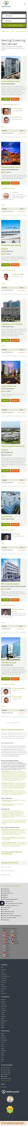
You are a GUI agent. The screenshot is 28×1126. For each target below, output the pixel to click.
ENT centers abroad (6, 867)
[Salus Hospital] (10, 502)
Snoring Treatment (7, 907)
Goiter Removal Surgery (8, 913)
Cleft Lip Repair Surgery (8, 901)
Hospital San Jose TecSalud (11, 324)
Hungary (12, 83)
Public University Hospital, (8, 169)
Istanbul (3, 1014)
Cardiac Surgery (6, 1070)
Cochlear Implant (6, 891)
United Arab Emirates (20, 586)
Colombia (8, 939)
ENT (13, 31)
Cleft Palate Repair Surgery (8, 911)
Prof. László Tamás (16, 117)
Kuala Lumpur (4, 1020)
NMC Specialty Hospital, (7, 586)
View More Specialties (6, 1080)
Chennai (3, 1008)
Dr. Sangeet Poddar (17, 697)
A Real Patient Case (5, 976)
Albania (12, 519)
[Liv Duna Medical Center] (10, 67)
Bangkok (3, 1001)
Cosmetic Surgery (6, 1072)
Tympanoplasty (6, 919)
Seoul (2, 1044)
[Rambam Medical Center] (10, 153)
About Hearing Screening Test (8, 870)
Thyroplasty (5, 897)
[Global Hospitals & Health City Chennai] (10, 432)
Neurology (5, 1076)
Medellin (3, 1027)
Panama (7, 947)
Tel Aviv (2, 1046)
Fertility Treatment (6, 1074)
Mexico (12, 326)
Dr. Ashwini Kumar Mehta (18, 688)
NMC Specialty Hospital (10, 584)
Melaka (2, 1033)
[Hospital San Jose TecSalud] (10, 310)
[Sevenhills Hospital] (10, 648)
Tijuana (2, 1048)
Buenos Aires (4, 1006)
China (7, 952)
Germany (8, 930)
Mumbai (3, 1035)
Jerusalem (3, 1016)
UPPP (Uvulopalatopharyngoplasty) (10, 899)
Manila (2, 1025)
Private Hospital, (5, 83)
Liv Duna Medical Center (10, 81)
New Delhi (3, 1038)
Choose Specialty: (6, 13)
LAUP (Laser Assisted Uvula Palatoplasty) (12, 915)
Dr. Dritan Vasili (16, 534)
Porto (2, 1057)
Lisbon (2, 1059)
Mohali (2, 1052)
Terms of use (4, 986)
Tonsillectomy (6, 909)
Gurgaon (3, 1012)
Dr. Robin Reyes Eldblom (18, 274)
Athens (2, 1055)
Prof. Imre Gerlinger (17, 108)
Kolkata (2, 1018)
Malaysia (8, 933)
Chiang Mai (3, 1010)
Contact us (3, 993)
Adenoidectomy (6, 889)
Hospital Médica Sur (9, 386)
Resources (3, 982)
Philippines (16, 941)
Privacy (2, 984)
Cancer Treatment (6, 1067)
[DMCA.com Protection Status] (9, 1109)
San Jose (3, 1042)
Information (3, 980)
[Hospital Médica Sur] (10, 372)
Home (2, 967)
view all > (18, 104)
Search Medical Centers (16, 25)
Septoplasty (5, 895)
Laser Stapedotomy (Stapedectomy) (10, 905)
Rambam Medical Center (10, 167)
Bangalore (3, 999)
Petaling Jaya (4, 1040)
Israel (16, 169)
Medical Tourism (5, 31)
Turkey (7, 937)
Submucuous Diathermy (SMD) (9, 917)
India (11, 452)
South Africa (16, 943)
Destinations (4, 978)
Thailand (7, 950)
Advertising (3, 969)
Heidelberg (3, 1050)
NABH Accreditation (7, 455)
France (15, 939)
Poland (7, 956)
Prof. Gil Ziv (15, 192)
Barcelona (3, 1003)
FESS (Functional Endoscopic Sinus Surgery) (12, 903)
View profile (6, 99)
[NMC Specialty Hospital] (10, 570)
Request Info (15, 99)
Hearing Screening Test (21, 31)
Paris (2, 1061)
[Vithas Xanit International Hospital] (10, 231)
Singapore (8, 935)
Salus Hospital (6, 516)
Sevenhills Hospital (8, 662)
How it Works (4, 974)
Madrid (2, 1023)
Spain (11, 251)
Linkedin (4, 1087)
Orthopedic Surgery (7, 1078)
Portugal (7, 943)
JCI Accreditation (7, 172)
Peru (7, 941)
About (2, 991)
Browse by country (5, 874)
